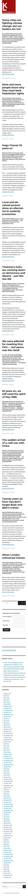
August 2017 (7, 838)
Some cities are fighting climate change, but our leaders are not (12, 25)
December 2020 (8, 758)
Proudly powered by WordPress (11, 893)
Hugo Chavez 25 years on (12, 147)
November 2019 (8, 781)
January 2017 (7, 852)
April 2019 (7, 796)
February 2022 (8, 729)
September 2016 (8, 860)
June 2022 (6, 721)
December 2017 (8, 829)
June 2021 (6, 746)
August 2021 (7, 741)
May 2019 (6, 794)
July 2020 (6, 769)
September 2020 (8, 764)
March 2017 (7, 848)
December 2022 (8, 710)
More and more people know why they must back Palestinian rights (13, 89)
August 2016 (7, 863)
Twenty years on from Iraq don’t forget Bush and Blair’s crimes (12, 503)
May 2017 (6, 844)
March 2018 (7, 823)
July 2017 (6, 840)
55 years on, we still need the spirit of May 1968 (13, 394)
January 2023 (7, 708)
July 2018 (6, 815)
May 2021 (6, 748)
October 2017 (7, 833)
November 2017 (8, 831)
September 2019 (8, 785)
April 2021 (7, 750)
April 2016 (7, 871)
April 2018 (7, 821)
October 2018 (7, 808)
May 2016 (6, 869)
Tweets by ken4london (9, 650)
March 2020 (7, 777)
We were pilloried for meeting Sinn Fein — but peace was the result (13, 346)
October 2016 (7, 858)
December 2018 (8, 804)
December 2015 (8, 875)
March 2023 (7, 704)
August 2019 (7, 787)
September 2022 (8, 714)
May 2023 (6, 700)
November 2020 (8, 760)
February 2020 (8, 779)
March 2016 (7, 873)
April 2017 (7, 846)
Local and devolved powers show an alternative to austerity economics (13, 208)
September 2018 (8, 810)
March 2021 (7, 752)
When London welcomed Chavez (13, 556)
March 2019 (7, 798)
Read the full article (8, 74)
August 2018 (7, 812)
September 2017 (8, 835)
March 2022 (7, 727)
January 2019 (7, 802)
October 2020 (8, 762)
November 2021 (8, 735)
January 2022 (7, 731)
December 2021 (8, 733)
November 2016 (8, 856)
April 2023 (7, 702)
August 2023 (7, 693)
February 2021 (8, 754)
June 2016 (6, 867)
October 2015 (7, 877)
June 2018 (6, 817)
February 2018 (8, 825)
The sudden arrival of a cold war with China (13, 442)
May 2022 (6, 723)
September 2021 (8, 739)
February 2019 (8, 800)
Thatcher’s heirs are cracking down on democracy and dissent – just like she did (13, 273)
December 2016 (8, 854)
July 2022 (6, 718)
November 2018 (8, 806)
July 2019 (6, 789)
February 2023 (8, 706)
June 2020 (7, 771)
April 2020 (7, 775)
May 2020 (6, 773)
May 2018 (6, 819)
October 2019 (7, 783)
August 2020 (7, 767)
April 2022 (7, 725)
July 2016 (6, 865)
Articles (14, 78)
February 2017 (8, 850)
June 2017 (6, 842)
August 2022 (7, 716)
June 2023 (6, 698)
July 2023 (6, 696)
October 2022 (7, 712)
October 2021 (7, 737)
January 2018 (7, 827)
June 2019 (6, 792)
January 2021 (7, 756)
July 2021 (6, 744)
